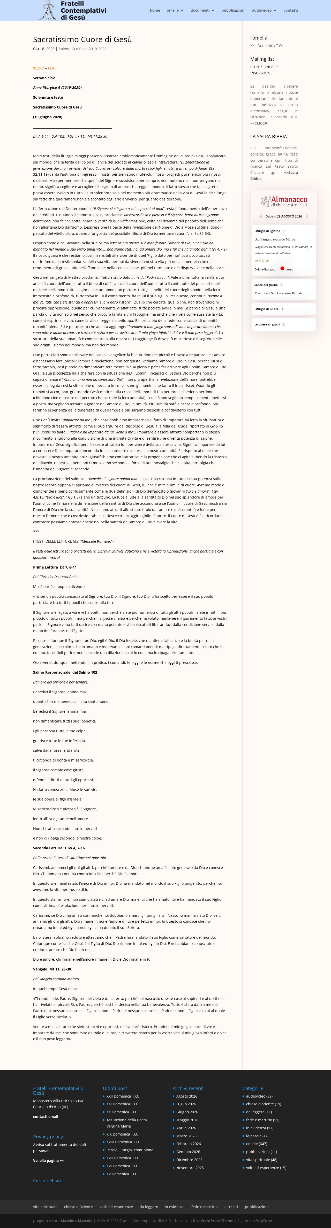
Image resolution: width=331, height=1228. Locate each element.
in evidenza (256, 1127)
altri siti (231, 1206)
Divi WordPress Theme (213, 1220)
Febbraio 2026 (188, 1143)
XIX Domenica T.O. (122, 1134)
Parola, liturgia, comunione (130, 1149)
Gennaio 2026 (188, 1151)
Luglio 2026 (186, 1103)
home (155, 11)
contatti (291, 11)
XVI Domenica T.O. (122, 1165)
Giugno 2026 (187, 1111)
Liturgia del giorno (284, 250)
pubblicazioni (233, 11)
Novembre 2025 (190, 1167)
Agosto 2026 (186, 1096)
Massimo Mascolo (77, 1220)
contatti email (45, 1116)
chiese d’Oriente (78, 1206)
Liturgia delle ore (284, 309)
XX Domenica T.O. (122, 1111)
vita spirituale (258, 1159)
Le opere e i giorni (284, 324)
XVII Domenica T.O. (123, 1157)
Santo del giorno (284, 289)
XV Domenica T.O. (122, 1173)
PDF (51, 68)
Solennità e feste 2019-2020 (83, 48)
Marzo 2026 (186, 1135)
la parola (253, 1135)
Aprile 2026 (186, 1127)
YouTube (264, 1220)
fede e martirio (259, 1119)
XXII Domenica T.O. (266, 45)
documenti (200, 11)
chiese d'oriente (260, 1103)
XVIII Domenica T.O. (123, 1141)
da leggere (255, 1111)
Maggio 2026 (187, 1119)
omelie (173, 11)
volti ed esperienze (262, 1167)
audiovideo (262, 11)
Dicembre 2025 (189, 1159)
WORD (38, 68)
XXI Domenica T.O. (122, 1103)
